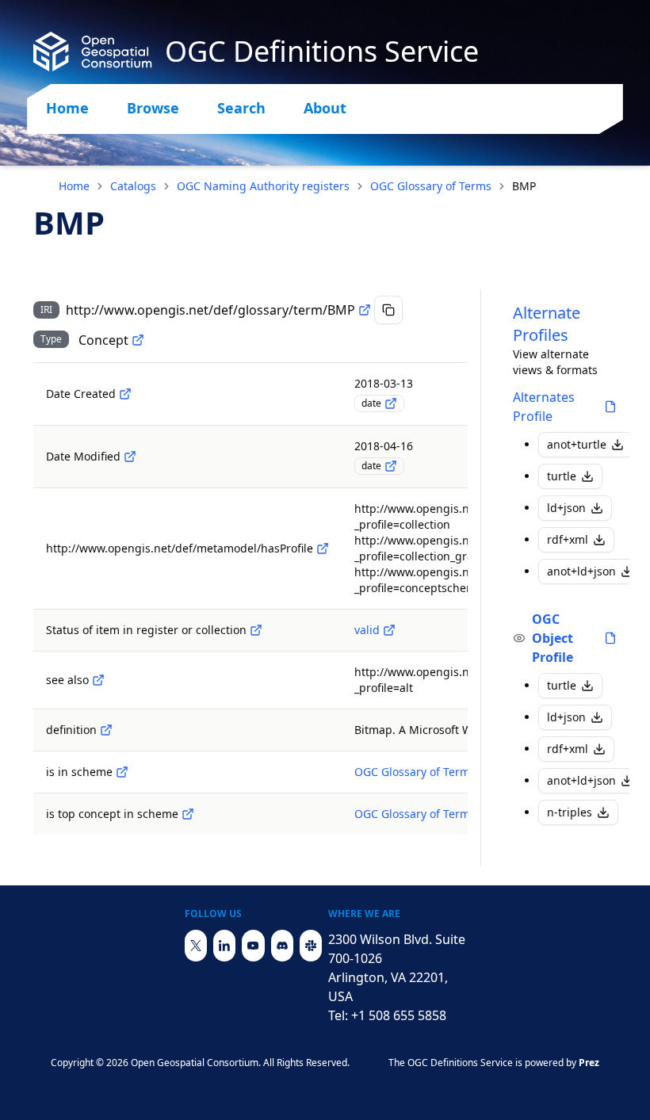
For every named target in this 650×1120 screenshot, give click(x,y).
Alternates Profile (544, 406)
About (325, 107)
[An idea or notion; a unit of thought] (138, 340)
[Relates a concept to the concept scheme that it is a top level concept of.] (188, 814)
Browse (153, 107)
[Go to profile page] (610, 406)
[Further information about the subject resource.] (98, 680)
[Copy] (388, 310)
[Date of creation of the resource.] (125, 394)
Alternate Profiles (546, 324)
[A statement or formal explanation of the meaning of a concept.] (106, 730)
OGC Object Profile (552, 638)
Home (67, 107)
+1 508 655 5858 (398, 1015)
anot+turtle (576, 444)
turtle (561, 476)
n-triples (569, 812)
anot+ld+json (581, 571)
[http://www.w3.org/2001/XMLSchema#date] (390, 403)
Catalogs (133, 185)
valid (367, 629)
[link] (524, 186)
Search (241, 107)
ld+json (566, 507)
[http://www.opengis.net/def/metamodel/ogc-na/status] (256, 630)
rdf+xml (567, 539)
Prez (589, 1062)
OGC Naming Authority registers (263, 185)
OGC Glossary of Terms (430, 185)
